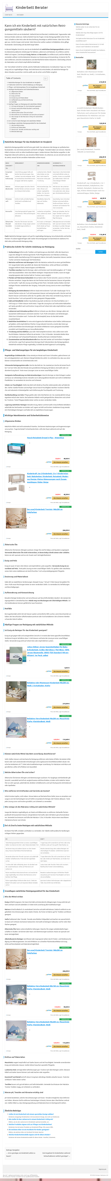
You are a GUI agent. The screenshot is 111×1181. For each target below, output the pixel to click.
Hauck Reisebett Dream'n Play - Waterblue (45, 438)
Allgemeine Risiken (17, 91)
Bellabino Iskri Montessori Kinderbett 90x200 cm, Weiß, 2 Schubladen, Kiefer (91, 74)
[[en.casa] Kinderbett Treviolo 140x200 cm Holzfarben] (91, 142)
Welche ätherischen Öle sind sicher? (22, 112)
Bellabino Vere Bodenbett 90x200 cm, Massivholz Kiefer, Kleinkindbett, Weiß (90, 226)
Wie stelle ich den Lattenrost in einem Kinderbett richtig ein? (31, 1119)
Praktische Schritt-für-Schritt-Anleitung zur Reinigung (25, 85)
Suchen (78, 248)
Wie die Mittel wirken (17, 125)
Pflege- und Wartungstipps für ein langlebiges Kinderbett (26, 87)
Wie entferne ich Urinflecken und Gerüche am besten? (27, 114)
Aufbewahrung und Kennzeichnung (22, 100)
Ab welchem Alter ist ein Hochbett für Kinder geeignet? (29, 1129)
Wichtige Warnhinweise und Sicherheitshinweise (23, 89)
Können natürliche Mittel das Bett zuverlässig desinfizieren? (25, 109)
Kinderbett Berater (32, 7)
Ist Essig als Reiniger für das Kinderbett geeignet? (26, 106)
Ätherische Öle (15, 93)
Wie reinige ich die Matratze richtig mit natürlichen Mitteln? (26, 117)
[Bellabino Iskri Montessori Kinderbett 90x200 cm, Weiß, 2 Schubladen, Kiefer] (91, 64)
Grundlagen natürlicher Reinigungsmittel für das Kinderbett (27, 123)
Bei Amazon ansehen (61, 462)
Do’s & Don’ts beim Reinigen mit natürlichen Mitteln (24, 121)
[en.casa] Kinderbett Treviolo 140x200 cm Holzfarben (88, 150)
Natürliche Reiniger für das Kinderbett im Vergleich (24, 82)
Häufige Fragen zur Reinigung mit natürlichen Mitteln (25, 104)
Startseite (8, 15)
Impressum (102, 1169)
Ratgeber (20, 15)
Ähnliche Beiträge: (17, 131)
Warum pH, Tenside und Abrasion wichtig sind (25, 129)
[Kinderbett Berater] (8, 12)
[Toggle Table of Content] (44, 79)
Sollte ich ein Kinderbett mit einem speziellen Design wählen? (31, 1114)
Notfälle (14, 102)
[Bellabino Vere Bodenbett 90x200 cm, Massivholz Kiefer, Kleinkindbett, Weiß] (91, 217)
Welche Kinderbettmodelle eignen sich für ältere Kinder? (30, 1135)
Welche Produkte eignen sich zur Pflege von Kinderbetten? (30, 1124)
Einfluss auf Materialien (18, 127)
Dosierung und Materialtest (19, 98)
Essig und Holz (15, 96)
